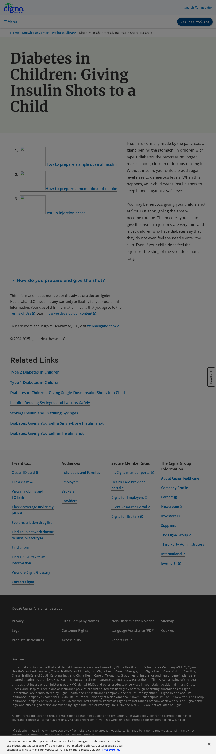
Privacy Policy (111, 749)
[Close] (209, 744)
